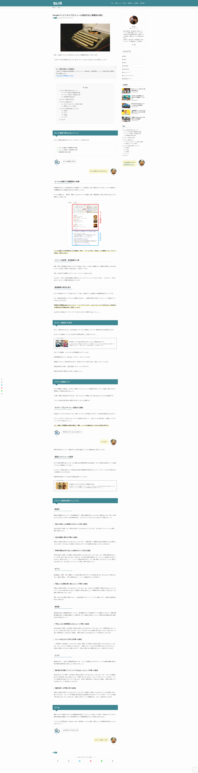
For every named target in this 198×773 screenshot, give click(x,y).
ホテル (65, 112)
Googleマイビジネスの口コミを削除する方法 (81, 484)
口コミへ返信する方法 (67, 99)
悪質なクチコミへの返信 (70, 106)
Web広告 (126, 66)
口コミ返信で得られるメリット (70, 90)
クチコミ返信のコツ (66, 102)
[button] (58, 761)
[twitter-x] (132, 44)
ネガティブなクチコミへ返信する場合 (73, 104)
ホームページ (127, 72)
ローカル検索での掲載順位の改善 (72, 92)
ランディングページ (129, 75)
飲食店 (65, 110)
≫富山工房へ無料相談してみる (64, 75)
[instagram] (134, 44)
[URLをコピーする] (113, 761)
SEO (125, 59)
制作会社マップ (127, 78)
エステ (65, 117)
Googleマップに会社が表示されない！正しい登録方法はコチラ (86, 341)
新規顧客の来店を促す (69, 96)
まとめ (63, 119)
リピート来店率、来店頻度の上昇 (72, 94)
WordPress (126, 69)
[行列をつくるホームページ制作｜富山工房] (57, 3)
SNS (125, 62)
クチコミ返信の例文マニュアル (70, 108)
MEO (55, 17)
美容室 (65, 115)
